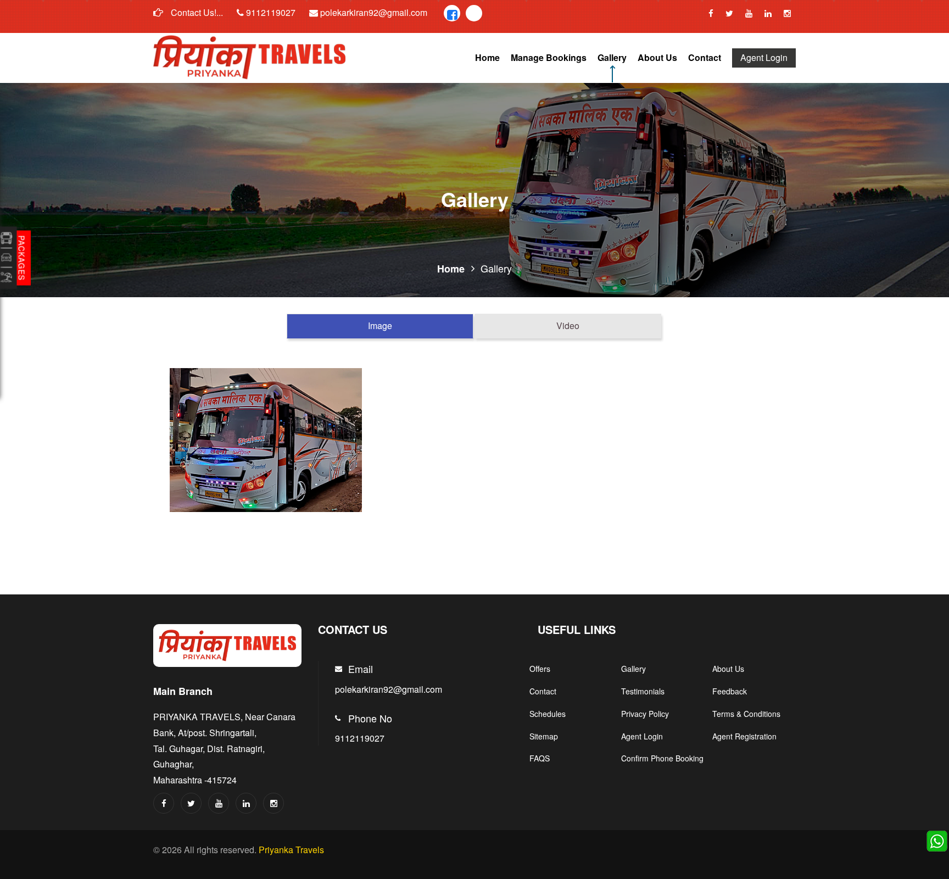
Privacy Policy (645, 713)
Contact (704, 57)
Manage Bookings (549, 57)
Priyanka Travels (291, 849)
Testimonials (643, 691)
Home (487, 57)
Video (567, 325)
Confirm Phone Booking (662, 758)
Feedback (729, 691)
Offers (539, 668)
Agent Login (764, 57)
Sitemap (543, 736)
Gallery (612, 57)
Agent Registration (744, 736)
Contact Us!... (196, 12)
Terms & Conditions (746, 713)
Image (380, 325)
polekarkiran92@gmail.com (372, 12)
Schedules (547, 713)
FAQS (539, 758)
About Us (657, 57)
